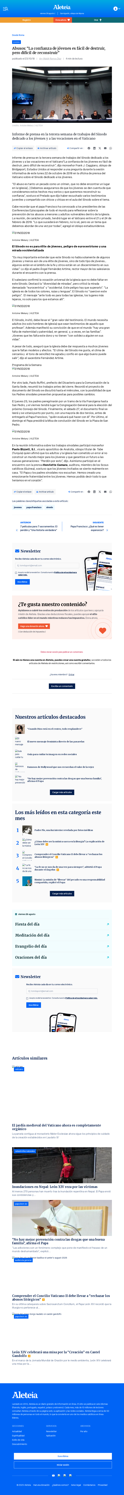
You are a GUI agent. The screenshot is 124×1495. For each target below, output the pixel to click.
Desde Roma (18, 35)
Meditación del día (32, 935)
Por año (83, 1431)
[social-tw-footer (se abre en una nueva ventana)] (65, 1475)
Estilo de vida (18, 1440)
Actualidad (17, 1431)
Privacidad (102, 1485)
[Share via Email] (105, 148)
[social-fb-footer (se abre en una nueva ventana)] (59, 1475)
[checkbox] (16, 573)
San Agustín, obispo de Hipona (72, 13)
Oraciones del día (31, 957)
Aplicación (51, 1435)
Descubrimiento (19, 1444)
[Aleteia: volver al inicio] (62, 7)
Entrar (71, 674)
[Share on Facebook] (89, 148)
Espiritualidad (18, 1435)
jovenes (18, 507)
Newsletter (51, 1431)
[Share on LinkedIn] (94, 148)
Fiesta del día (27, 924)
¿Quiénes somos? (60, 1485)
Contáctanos (89, 1485)
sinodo (49, 507)
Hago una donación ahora (32, 626)
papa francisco (33, 507)
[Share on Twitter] (100, 148)
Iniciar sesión (63, 1464)
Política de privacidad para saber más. (81, 998)
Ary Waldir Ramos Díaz (50, 58)
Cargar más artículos (62, 792)
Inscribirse (22, 581)
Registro (27, 19)
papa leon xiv (21, 1203)
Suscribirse (63, 1456)
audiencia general (23, 1260)
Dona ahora (60, 19)
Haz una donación (41, 1485)
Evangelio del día (31, 946)
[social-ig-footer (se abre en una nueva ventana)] (70, 1475)
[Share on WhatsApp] (110, 148)
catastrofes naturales (25, 1151)
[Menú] (20, 8)
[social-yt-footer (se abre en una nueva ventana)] (53, 1475)
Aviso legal (76, 1485)
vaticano (19, 1069)
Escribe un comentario (62, 686)
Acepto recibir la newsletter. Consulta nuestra (47, 573)
